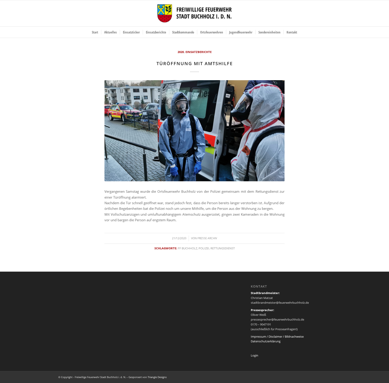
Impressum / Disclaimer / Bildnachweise (277, 336)
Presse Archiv (207, 238)
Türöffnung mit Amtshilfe (194, 63)
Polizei (204, 248)
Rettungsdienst (222, 248)
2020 (181, 52)
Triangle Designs (157, 377)
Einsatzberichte (198, 52)
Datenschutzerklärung (265, 341)
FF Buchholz (187, 248)
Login (254, 355)
